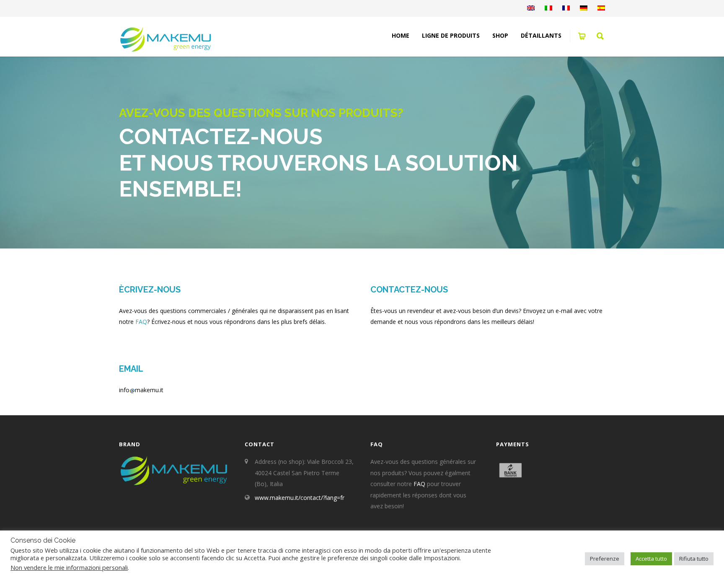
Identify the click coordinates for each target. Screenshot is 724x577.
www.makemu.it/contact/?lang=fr (299, 498)
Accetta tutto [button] (651, 558)
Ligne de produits (451, 35)
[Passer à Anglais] (531, 8)
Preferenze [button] (604, 558)
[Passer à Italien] (548, 8)
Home (400, 35)
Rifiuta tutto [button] (693, 558)
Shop (500, 35)
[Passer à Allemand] (583, 8)
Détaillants (541, 35)
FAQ (141, 322)
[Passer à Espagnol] (601, 8)
